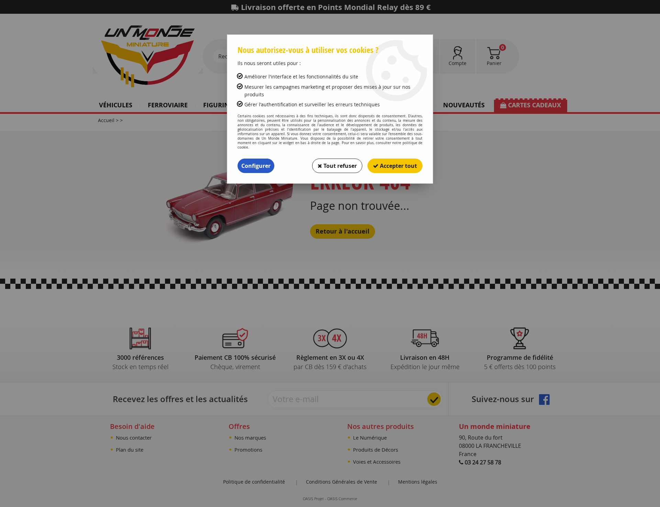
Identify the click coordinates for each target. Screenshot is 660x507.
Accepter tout (397, 166)
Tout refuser (339, 166)
